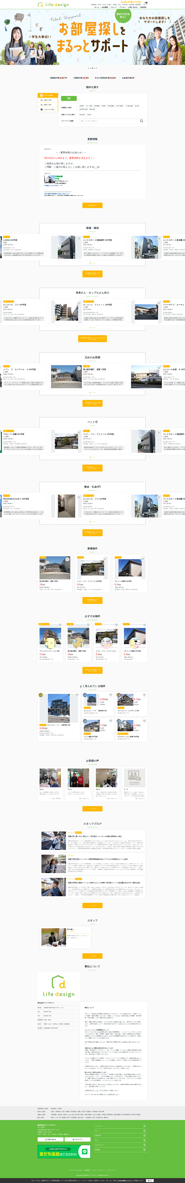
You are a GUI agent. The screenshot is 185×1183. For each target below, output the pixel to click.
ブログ (96, 1140)
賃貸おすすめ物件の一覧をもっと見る (92, 670)
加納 (79, 1111)
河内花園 (73, 1117)
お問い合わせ (133, 7)
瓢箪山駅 (92, 109)
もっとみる (92, 808)
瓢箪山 (106, 1117)
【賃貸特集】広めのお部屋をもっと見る (92, 403)
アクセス (122, 7)
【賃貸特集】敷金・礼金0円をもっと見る (92, 532)
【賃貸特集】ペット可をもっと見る (92, 467)
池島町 (89, 1111)
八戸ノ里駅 (89, 106)
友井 (63, 1111)
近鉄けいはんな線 (68, 1114)
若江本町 (101, 1111)
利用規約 (87, 1170)
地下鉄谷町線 (126, 1114)
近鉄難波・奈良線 (56, 1114)
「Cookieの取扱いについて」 (124, 1180)
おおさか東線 (96, 1114)
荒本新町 (74, 1111)
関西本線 (110, 1114)
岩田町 (68, 1111)
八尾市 (89, 114)
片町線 (104, 1114)
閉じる (150, 1180)
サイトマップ (112, 1170)
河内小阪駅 (119, 106)
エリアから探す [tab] (48, 95)
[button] (91, 263)
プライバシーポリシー (99, 1170)
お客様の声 (97, 1135)
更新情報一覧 (92, 205)
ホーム (96, 7)
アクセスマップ (99, 1145)
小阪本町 (58, 1111)
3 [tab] (92, 68)
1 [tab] (88, 68)
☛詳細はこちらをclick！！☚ (53, 185)
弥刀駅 (137, 106)
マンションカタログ (76, 1170)
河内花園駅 (111, 106)
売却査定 (143, 7)
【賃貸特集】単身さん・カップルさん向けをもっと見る (92, 338)
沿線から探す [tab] (48, 100)
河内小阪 (80, 1117)
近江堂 (84, 1111)
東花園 (64, 1117)
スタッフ (114, 7)
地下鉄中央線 (79, 1114)
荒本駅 (104, 106)
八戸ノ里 (57, 1117)
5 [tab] (96, 68)
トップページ (98, 1126)
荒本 (68, 1117)
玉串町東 (95, 1111)
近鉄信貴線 (117, 1114)
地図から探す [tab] (48, 104)
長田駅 (82, 106)
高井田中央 (99, 1117)
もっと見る (92, 905)
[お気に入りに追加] (79, 239)
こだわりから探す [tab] (49, 109)
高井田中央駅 (84, 109)
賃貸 (69, 98)
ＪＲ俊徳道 (87, 1117)
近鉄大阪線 (88, 1114)
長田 (52, 1111)
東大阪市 (82, 114)
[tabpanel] (92, 37)
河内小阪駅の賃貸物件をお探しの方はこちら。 (57, 193)
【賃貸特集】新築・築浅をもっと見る (92, 273)
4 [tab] (94, 68)
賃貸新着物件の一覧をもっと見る (92, 600)
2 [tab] (90, 68)
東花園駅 (97, 106)
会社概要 (105, 7)
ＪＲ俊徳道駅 (129, 106)
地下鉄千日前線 (136, 1114)
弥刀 (93, 1117)
